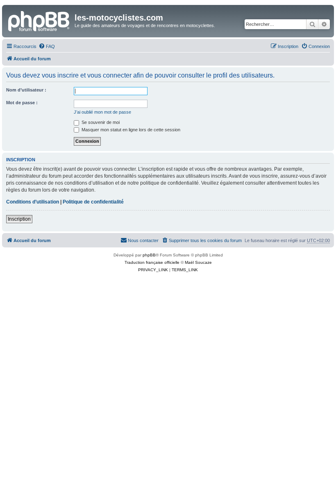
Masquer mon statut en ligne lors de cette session (130, 129)
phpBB (149, 255)
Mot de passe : (22, 102)
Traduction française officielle (152, 262)
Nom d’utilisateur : (26, 89)
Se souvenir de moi (100, 122)
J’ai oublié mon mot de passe (102, 112)
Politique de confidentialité (93, 202)
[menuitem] (47, 46)
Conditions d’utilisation (32, 202)
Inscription (19, 219)
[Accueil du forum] (39, 20)
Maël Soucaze (198, 262)
